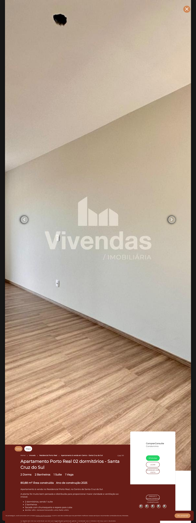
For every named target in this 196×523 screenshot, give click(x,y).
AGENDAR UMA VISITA (153, 484)
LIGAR (152, 478)
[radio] (18, 448)
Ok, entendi (182, 516)
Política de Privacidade (43, 516)
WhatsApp (153, 471)
